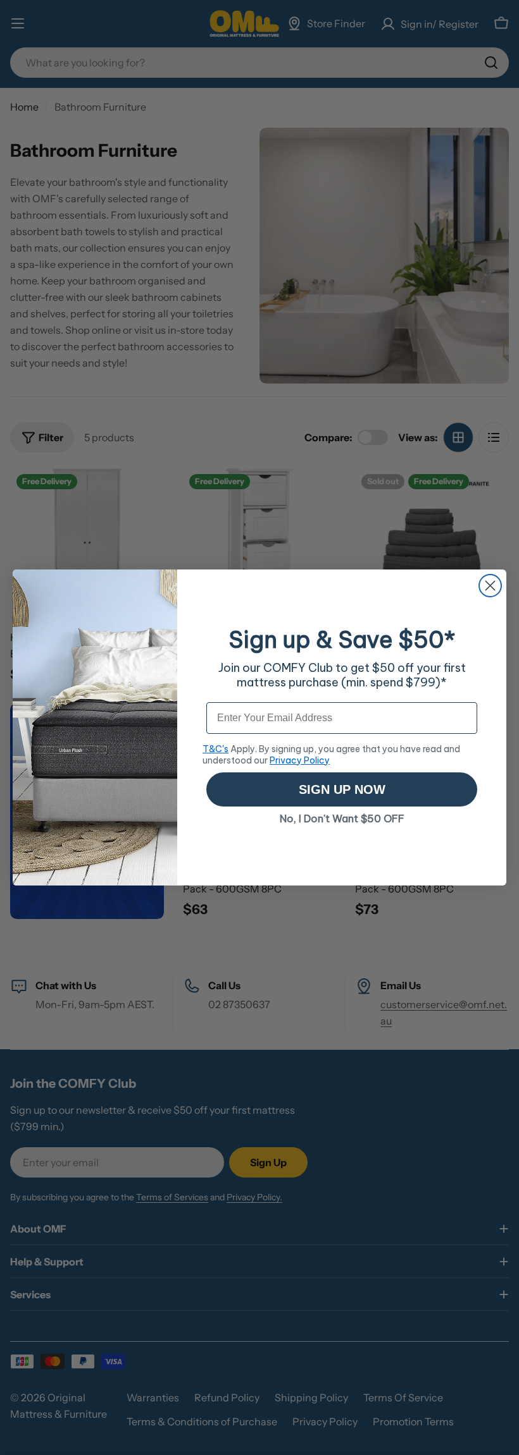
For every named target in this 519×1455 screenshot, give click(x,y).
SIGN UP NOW (342, 789)
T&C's (215, 749)
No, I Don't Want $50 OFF (342, 818)
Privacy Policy (300, 760)
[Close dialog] (490, 586)
